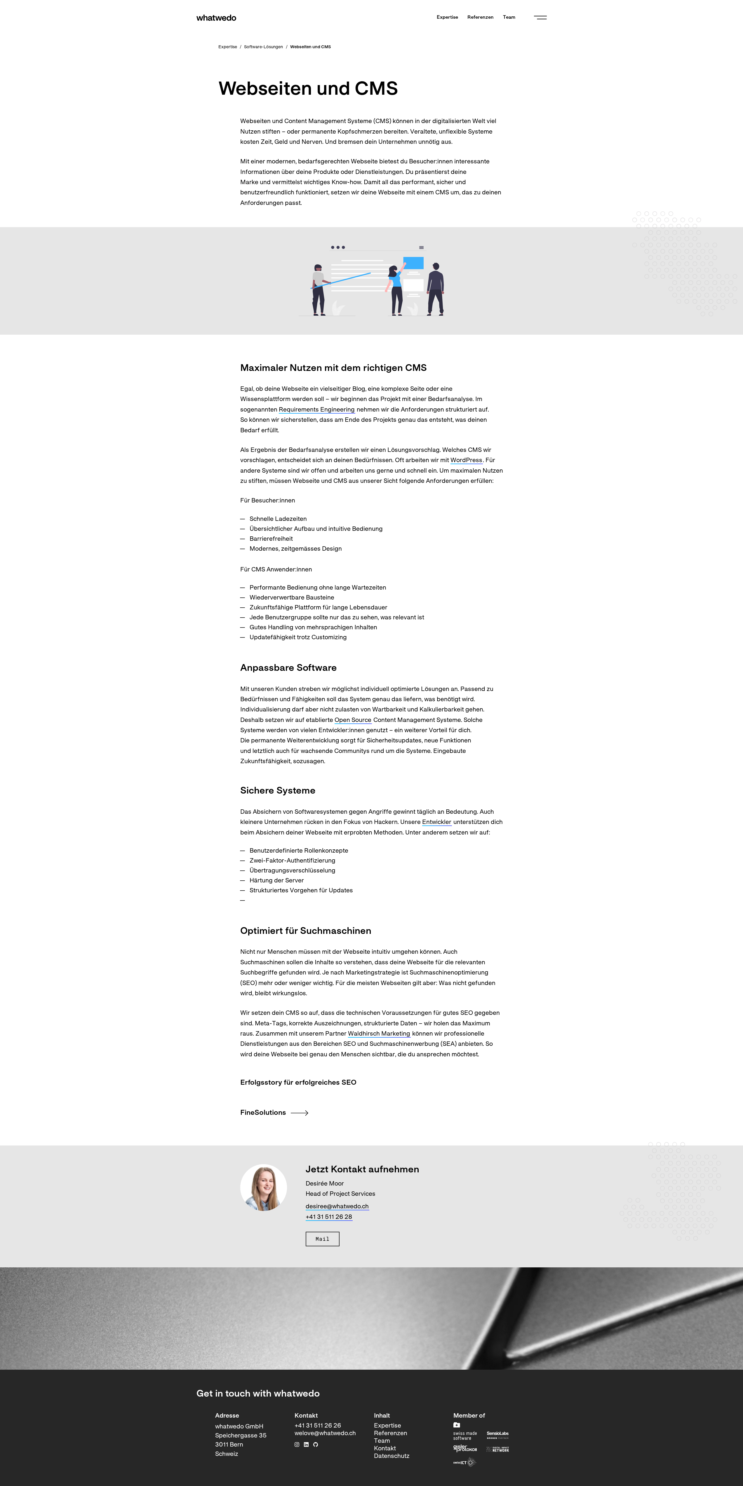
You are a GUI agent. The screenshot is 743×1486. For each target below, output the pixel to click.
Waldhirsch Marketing (379, 1034)
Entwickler (436, 822)
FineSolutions (263, 1113)
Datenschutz (392, 1456)
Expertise (447, 17)
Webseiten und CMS (310, 47)
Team (509, 17)
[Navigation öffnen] (540, 17)
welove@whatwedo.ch (325, 1433)
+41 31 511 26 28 (329, 1217)
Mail (323, 1239)
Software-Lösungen (263, 47)
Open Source (353, 720)
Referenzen (480, 17)
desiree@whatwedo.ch (337, 1207)
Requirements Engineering (317, 410)
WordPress (466, 460)
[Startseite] (216, 18)
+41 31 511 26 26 (318, 1426)
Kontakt (385, 1449)
